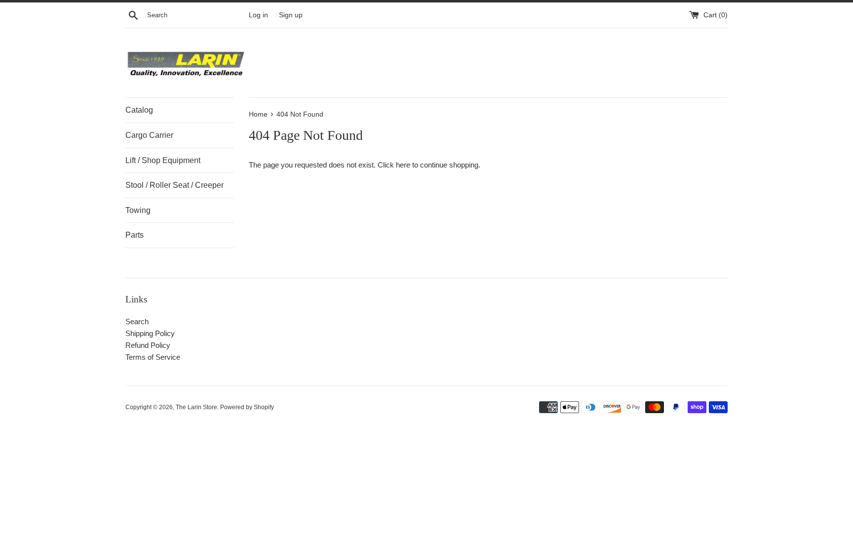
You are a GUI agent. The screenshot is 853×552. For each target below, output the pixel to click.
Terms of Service (152, 357)
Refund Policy (147, 345)
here (403, 165)
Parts (134, 235)
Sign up (291, 15)
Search (137, 321)
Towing (138, 210)
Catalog (139, 110)
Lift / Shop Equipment (162, 160)
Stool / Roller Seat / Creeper (174, 185)
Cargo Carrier (149, 135)
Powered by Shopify (247, 407)
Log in (258, 15)
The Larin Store (196, 407)
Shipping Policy (150, 333)
